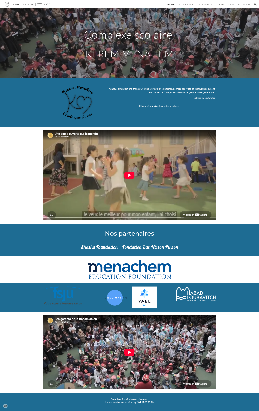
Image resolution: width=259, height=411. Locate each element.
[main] (129, 43)
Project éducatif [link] (186, 4)
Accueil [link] (170, 4)
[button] (255, 4)
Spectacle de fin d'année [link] (211, 4)
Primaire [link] (242, 4)
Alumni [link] (231, 4)
